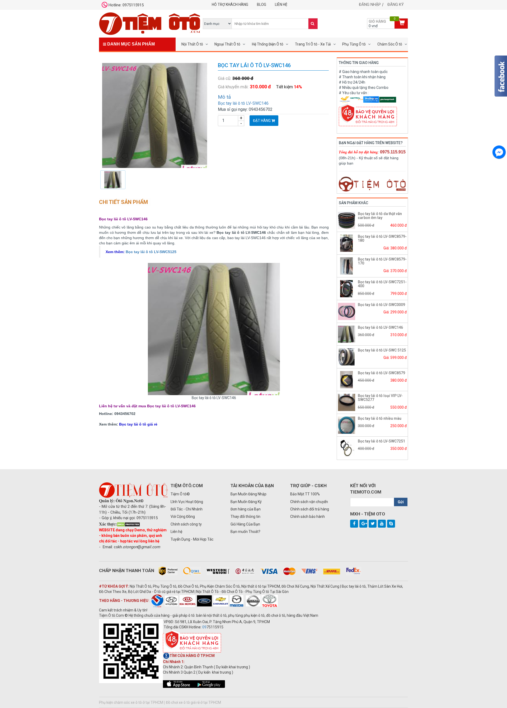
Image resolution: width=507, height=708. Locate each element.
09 (204, 627)
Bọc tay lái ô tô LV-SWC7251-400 (382, 284)
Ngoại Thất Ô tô (227, 44)
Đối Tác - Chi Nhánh (187, 509)
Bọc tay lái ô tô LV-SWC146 (243, 103)
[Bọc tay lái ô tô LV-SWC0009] (346, 311)
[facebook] (354, 524)
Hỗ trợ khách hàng (230, 4)
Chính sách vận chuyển (309, 502)
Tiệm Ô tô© (180, 494)
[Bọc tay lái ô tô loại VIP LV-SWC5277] (346, 402)
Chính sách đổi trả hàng (309, 509)
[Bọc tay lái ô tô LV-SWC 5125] (346, 356)
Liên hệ (281, 4)
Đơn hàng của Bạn (246, 509)
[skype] (391, 524)
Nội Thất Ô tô (192, 44)
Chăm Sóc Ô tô (389, 44)
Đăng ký (395, 4)
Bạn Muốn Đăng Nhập (248, 494)
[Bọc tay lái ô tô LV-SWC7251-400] (346, 288)
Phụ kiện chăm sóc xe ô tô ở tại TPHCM (131, 702)
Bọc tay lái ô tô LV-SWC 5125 (382, 350)
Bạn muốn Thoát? (245, 531)
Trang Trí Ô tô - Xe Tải (313, 44)
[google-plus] (363, 524)
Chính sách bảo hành (307, 516)
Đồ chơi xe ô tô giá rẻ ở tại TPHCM (193, 702)
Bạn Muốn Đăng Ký (246, 502)
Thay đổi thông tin (245, 516)
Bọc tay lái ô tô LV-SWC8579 (381, 373)
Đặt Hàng (262, 120)
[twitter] (373, 524)
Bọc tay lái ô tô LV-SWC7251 (381, 441)
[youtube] (382, 524)
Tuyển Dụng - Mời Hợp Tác (192, 539)
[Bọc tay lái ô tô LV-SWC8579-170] (346, 265)
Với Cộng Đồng (183, 516)
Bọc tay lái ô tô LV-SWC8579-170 (382, 261)
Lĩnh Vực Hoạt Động (187, 502)
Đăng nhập (370, 4)
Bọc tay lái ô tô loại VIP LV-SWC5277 (380, 398)
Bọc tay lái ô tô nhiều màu (379, 418)
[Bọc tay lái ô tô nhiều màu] (346, 425)
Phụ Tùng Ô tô (354, 44)
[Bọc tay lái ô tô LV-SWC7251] (346, 447)
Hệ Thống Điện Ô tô (267, 44)
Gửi (401, 502)
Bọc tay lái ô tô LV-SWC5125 (151, 252)
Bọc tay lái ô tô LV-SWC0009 (381, 305)
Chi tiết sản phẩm (123, 202)
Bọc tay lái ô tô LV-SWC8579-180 (382, 238)
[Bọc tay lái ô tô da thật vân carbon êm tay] (346, 220)
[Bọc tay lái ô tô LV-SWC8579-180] (346, 243)
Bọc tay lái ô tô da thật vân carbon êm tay (380, 216)
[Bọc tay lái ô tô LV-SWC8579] (346, 379)
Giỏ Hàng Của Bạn (245, 524)
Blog (261, 4)
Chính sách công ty (186, 524)
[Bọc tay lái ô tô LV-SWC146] (154, 115)
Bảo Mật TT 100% (305, 494)
